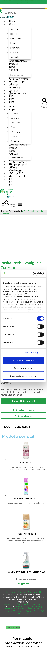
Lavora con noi (16, 75)
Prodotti (13, 63)
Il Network (14, 48)
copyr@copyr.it (19, 81)
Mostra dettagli (31, 353)
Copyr (12, 24)
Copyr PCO (17, 90)
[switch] (40, 326)
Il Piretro (14, 52)
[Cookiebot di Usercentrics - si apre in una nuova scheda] (33, 274)
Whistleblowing (22, 606)
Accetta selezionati (23, 368)
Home (12, 21)
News (12, 66)
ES (12, 99)
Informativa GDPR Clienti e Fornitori (18, 611)
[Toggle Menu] (20, 204)
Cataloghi (14, 57)
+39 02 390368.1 (19, 78)
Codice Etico (9, 604)
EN (12, 96)
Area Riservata (24, 614)
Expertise (14, 34)
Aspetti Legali (9, 609)
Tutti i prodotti (15, 211)
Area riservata (18, 93)
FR (12, 185)
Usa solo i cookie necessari (23, 376)
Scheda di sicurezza (25, 410)
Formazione (15, 39)
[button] (35, 103)
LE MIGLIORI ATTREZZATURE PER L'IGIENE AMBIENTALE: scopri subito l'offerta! (23, 2)
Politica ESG (39, 611)
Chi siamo (14, 29)
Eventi (13, 43)
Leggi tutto (23, 584)
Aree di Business (18, 60)
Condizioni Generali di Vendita (29, 609)
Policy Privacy (36, 606)
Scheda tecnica (25, 416)
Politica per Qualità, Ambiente (29, 604)
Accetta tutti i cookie (23, 360)
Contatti (13, 69)
